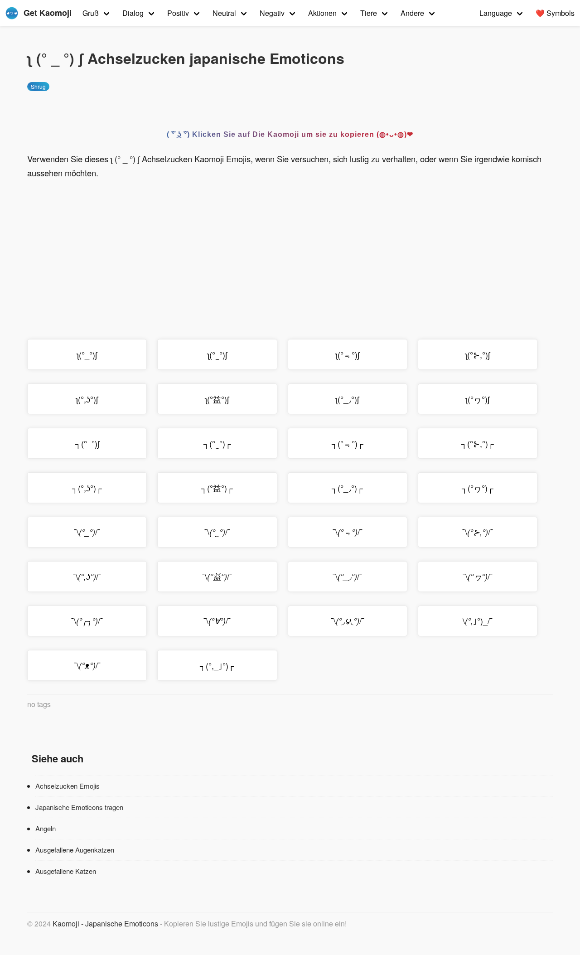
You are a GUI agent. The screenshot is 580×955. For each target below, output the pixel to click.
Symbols (555, 13)
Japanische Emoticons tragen (79, 807)
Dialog (133, 13)
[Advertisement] (290, 252)
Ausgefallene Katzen (65, 871)
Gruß (90, 13)
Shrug (38, 86)
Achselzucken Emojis (67, 785)
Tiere (368, 13)
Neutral (224, 13)
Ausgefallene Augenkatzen (74, 849)
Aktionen (322, 13)
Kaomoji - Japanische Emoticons (105, 923)
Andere (412, 13)
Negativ (272, 13)
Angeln (45, 828)
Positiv (178, 13)
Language (495, 13)
